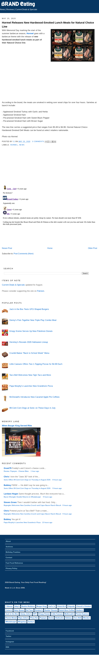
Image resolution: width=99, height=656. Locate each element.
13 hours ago (47, 522)
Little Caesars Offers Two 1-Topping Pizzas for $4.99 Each (35, 364)
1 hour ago (35, 471)
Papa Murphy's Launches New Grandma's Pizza (31, 386)
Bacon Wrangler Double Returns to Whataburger (22, 497)
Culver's (9, 610)
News (2, 9)
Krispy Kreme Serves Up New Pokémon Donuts (31, 331)
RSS (7, 647)
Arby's (17, 606)
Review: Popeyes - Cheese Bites (16, 471)
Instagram (10, 642)
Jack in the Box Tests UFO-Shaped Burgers (29, 309)
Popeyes (43, 618)
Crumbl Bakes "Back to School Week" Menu (29, 353)
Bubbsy (7, 485)
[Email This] (46, 141)
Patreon (40, 291)
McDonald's (69, 614)
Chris (6, 476)
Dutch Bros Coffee (66, 610)
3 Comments (38, 141)
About (8, 541)
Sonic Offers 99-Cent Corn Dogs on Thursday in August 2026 (27, 480)
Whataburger (11, 622)
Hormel (30, 33)
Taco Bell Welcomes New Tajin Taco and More (30, 375)
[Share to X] (50, 141)
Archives (9, 547)
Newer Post (7, 248)
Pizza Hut (34, 618)
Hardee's (79, 610)
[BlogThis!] (48, 141)
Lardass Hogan (11, 494)
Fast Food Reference (14, 563)
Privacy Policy (11, 568)
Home (50, 248)
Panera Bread (11, 618)
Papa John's (23, 618)
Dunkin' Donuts (50, 610)
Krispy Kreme (44, 614)
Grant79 (7, 468)
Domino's (39, 610)
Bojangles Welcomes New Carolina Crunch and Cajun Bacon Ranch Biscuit (32, 505)
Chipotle (71, 606)
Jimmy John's (26, 614)
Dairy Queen (19, 610)
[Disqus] (49, 215)
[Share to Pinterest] (55, 141)
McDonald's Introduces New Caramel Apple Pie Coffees (34, 397)
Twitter (8, 636)
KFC (35, 614)
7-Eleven (9, 606)
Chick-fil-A (61, 606)
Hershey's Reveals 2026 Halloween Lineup (28, 342)
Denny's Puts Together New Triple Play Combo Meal (32, 320)
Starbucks (59, 618)
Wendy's (86, 618)
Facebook (10, 631)
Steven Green (10, 502)
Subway (68, 618)
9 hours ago (57, 488)
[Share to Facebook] (53, 141)
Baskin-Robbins (28, 606)
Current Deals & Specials (26, 9)
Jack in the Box (12, 614)
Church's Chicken (83, 606)
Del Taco (29, 610)
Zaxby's (31, 622)
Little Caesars (57, 614)
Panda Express (82, 614)
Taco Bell (77, 618)
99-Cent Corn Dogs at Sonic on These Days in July (32, 408)
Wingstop (22, 622)
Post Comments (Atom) (23, 254)
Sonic (51, 618)
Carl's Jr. (51, 606)
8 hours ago (57, 480)
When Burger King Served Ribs (17, 425)
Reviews (10, 9)
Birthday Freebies (13, 552)
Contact (9, 557)
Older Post (92, 248)
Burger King (41, 606)
